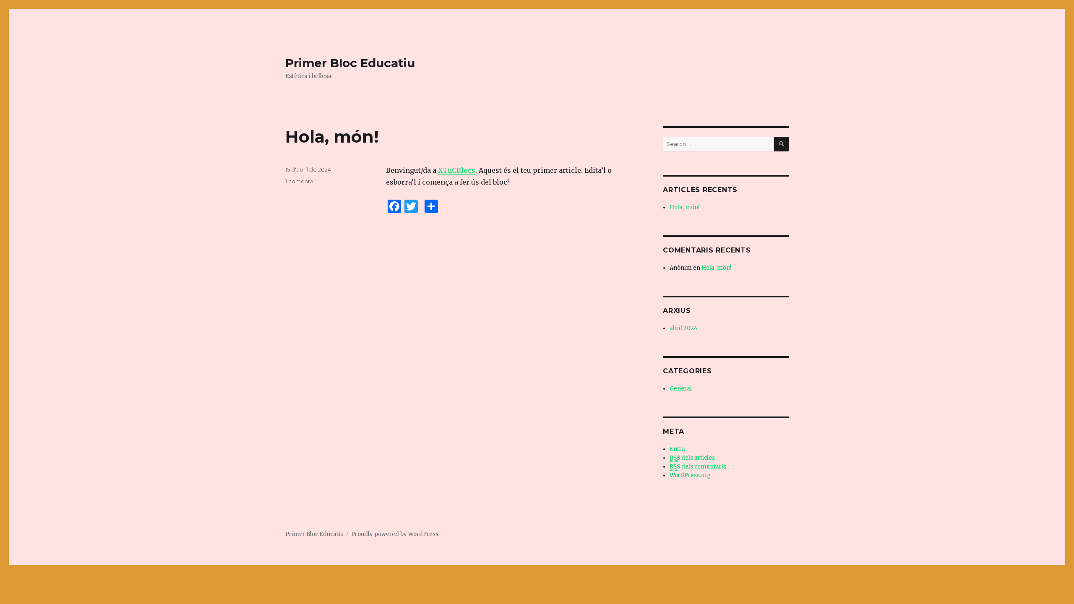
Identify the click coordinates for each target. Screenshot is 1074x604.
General (681, 388)
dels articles (692, 457)
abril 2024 (684, 328)
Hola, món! (332, 136)
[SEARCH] (781, 144)
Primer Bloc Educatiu (350, 63)
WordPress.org (690, 475)
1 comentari (301, 181)
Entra (677, 449)
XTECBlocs (456, 170)
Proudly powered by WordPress (394, 534)
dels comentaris (698, 466)
